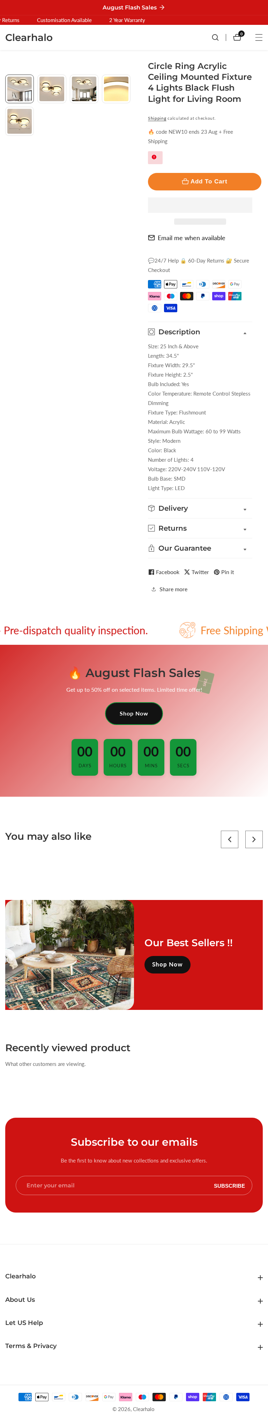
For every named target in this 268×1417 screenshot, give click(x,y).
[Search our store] (219, 37)
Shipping (157, 118)
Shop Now (134, 713)
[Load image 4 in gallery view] (116, 89)
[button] (200, 205)
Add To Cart (209, 181)
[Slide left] (8, 82)
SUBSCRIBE (229, 1185)
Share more (173, 589)
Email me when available (191, 238)
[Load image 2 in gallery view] (51, 89)
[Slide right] (128, 154)
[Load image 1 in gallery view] (19, 89)
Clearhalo (144, 1409)
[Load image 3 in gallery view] (84, 89)
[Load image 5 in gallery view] (19, 121)
